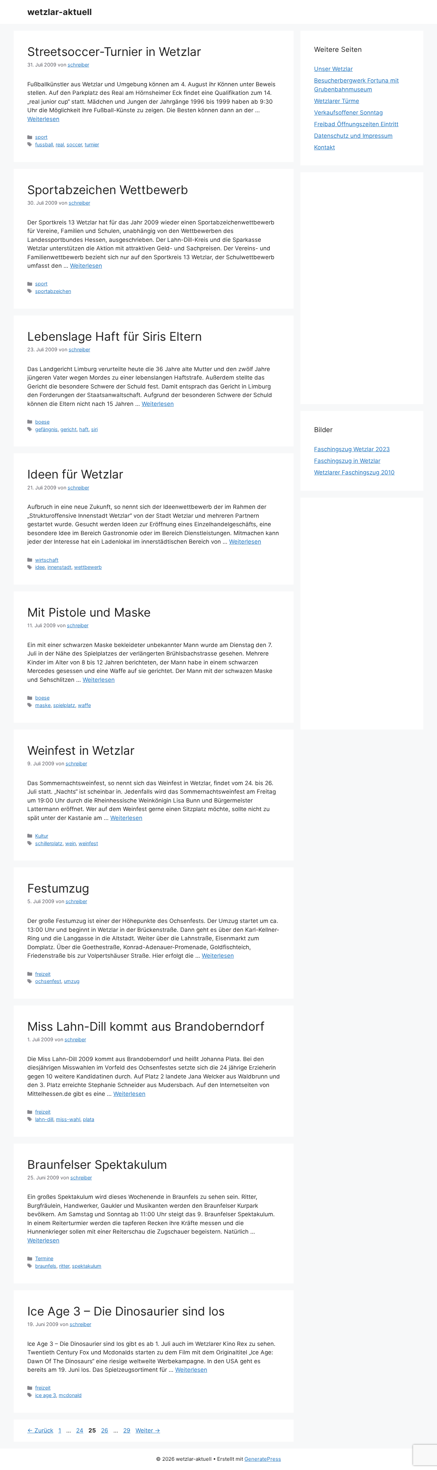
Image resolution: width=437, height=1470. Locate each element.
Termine (44, 1258)
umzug (72, 981)
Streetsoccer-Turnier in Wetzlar (114, 51)
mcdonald (70, 1395)
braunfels (45, 1266)
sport (41, 137)
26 (105, 1430)
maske (43, 705)
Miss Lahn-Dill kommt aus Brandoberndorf (146, 1026)
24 (80, 1430)
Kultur (41, 836)
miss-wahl (68, 1119)
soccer (74, 144)
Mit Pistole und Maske (89, 612)
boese (42, 422)
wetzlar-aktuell (59, 12)
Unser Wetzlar (333, 68)
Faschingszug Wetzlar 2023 (352, 449)
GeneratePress (262, 1459)
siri (94, 429)
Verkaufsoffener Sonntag (348, 112)
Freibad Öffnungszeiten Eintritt (356, 124)
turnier (92, 144)
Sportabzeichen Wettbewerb (107, 189)
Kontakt (324, 147)
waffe (84, 705)
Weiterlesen (43, 119)
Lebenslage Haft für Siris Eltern (114, 336)
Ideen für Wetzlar (75, 474)
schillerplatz (48, 843)
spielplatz (64, 705)
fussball (44, 144)
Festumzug (58, 888)
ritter (64, 1266)
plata (88, 1119)
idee (40, 567)
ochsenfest (48, 981)
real (60, 144)
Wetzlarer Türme (336, 101)
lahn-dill (44, 1119)
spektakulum (86, 1266)
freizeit (43, 974)
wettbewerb (88, 567)
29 (127, 1430)
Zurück (40, 1430)
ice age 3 (45, 1395)
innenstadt (59, 567)
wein (70, 843)
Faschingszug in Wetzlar (347, 460)
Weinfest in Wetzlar (81, 750)
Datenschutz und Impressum (353, 135)
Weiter (148, 1430)
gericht (68, 429)
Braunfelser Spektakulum (97, 1164)
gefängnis (46, 429)
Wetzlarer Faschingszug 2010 (354, 472)
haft (83, 429)
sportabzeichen (53, 291)
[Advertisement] (362, 288)
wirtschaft (46, 560)
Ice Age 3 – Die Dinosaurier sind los (126, 1311)
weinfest (88, 843)
